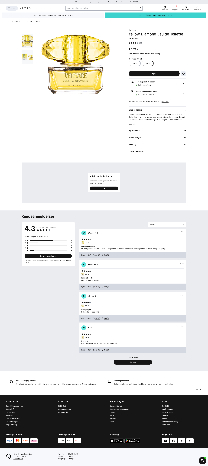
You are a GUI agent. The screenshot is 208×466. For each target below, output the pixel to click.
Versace (132, 30)
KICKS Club (62, 406)
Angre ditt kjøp (11, 425)
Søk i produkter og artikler (78, 8)
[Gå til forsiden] (25, 8)
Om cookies (10, 412)
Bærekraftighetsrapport (119, 409)
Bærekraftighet (116, 406)
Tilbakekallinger (12, 422)
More (112, 422)
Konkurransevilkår (13, 418)
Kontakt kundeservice (14, 406)
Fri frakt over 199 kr (72, 2)
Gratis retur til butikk (115, 2)
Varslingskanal (167, 409)
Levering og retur (137, 151)
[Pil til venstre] (193, 389)
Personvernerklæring (170, 422)
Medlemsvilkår (63, 412)
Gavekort (9, 415)
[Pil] (200, 389)
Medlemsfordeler (64, 409)
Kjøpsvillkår (10, 409)
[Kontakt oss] (202, 460)
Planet (112, 415)
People (112, 412)
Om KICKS (165, 406)
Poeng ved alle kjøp (94, 2)
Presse (164, 418)
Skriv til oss (18, 459)
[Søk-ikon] (140, 8)
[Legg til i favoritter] (183, 73)
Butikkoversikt (167, 412)
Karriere (165, 415)
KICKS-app (166, 425)
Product (113, 418)
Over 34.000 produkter (137, 2)
